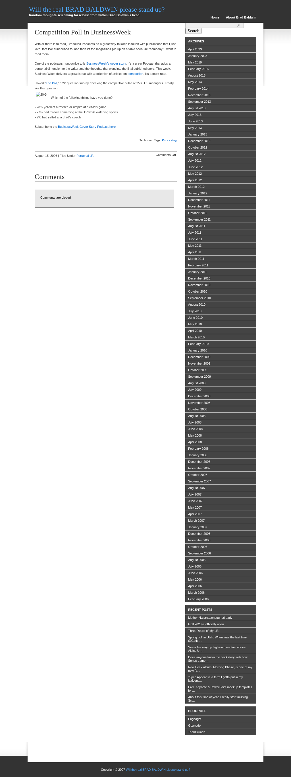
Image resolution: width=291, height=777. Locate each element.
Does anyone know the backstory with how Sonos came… (218, 658)
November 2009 (199, 363)
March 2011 (196, 258)
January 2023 (197, 55)
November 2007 (199, 468)
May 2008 (195, 435)
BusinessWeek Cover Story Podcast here (87, 126)
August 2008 (196, 416)
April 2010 (195, 330)
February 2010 (198, 344)
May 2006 (195, 579)
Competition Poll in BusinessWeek (83, 32)
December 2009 (199, 357)
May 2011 (194, 245)
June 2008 (195, 429)
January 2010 (197, 350)
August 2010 (196, 304)
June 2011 (195, 239)
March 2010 (196, 337)
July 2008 (194, 422)
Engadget (194, 719)
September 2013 (199, 101)
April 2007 (195, 514)
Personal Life (85, 155)
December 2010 (199, 278)
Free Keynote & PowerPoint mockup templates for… (220, 688)
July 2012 (194, 160)
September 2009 (199, 376)
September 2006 (199, 553)
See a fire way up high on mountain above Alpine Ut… (217, 649)
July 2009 (194, 389)
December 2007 (199, 461)
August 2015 (196, 75)
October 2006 (197, 546)
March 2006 (196, 592)
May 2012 (195, 173)
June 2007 (195, 501)
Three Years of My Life (203, 630)
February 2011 (198, 265)
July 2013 (194, 114)
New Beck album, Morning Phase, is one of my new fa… (220, 668)
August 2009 (196, 383)
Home (215, 17)
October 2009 (197, 370)
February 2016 (198, 69)
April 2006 (195, 586)
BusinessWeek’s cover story (106, 63)
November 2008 (199, 402)
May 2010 (195, 324)
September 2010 (199, 298)
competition (135, 73)
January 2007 (197, 527)
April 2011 (194, 252)
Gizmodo (194, 725)
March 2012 (196, 186)
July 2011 (194, 232)
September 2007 (199, 481)
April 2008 (195, 442)
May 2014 (195, 82)
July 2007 (194, 494)
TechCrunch (196, 732)
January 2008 (197, 455)
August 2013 (196, 108)
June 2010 (195, 317)
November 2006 (199, 540)
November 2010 (199, 285)
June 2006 (195, 573)
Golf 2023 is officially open (206, 624)
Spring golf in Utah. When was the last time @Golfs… (217, 639)
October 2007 (197, 474)
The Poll (51, 83)
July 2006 (194, 566)
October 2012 (197, 147)
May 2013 (195, 128)
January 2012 (197, 193)
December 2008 (199, 396)
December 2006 (199, 533)
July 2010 (194, 311)
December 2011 (199, 200)
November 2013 (199, 95)
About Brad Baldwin (241, 17)
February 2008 (198, 448)
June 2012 (195, 167)
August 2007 (196, 488)
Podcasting (169, 140)
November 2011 (199, 206)
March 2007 (196, 520)
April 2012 (195, 180)
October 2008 (197, 409)
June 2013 (195, 121)
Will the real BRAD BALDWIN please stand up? (97, 9)
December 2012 (199, 141)
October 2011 (197, 213)
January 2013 (197, 134)
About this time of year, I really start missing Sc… (218, 698)
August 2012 (196, 154)
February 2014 (198, 88)
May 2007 (195, 507)
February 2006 (198, 599)
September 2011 (199, 219)
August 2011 (196, 226)
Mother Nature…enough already (210, 617)
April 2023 (195, 49)
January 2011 (197, 272)
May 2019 (195, 62)
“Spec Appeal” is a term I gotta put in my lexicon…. (215, 678)
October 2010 (197, 291)
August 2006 (196, 560)
